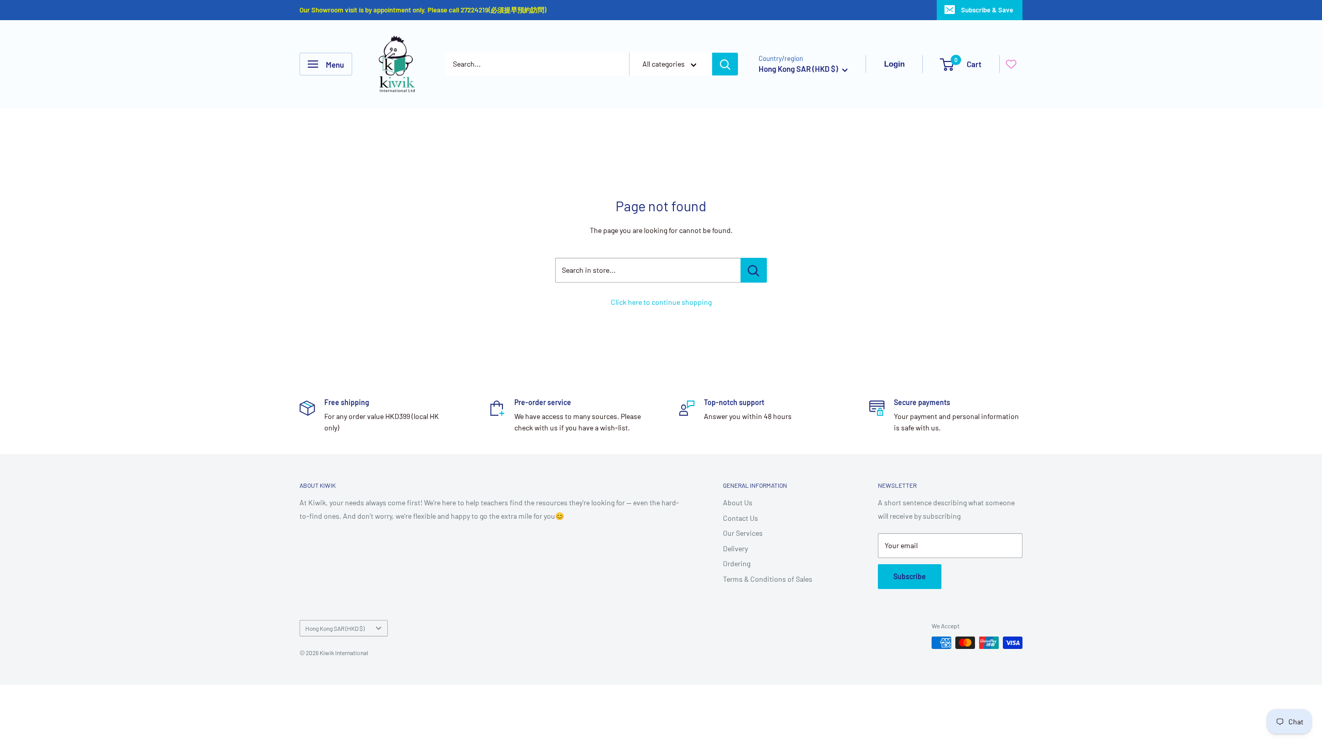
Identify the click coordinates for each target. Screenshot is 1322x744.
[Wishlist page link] (1011, 64)
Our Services (743, 533)
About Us (737, 502)
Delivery (735, 548)
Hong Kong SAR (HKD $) (335, 628)
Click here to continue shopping (661, 302)
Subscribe (909, 576)
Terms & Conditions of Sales (767, 579)
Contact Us (740, 518)
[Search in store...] (754, 270)
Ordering (736, 563)
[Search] (725, 64)
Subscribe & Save (987, 10)
